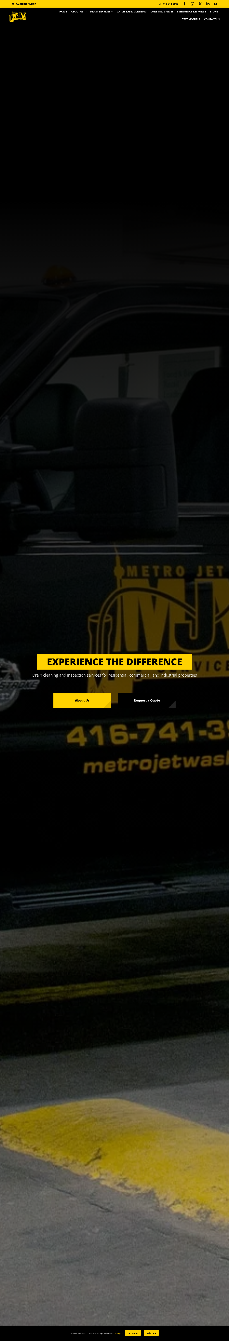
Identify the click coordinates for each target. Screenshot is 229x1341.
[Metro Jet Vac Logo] (17, 10)
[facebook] (184, 4)
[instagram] (192, 4)
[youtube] (216, 4)
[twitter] (200, 4)
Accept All (133, 1333)
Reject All (151, 1333)
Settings (118, 1333)
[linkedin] (208, 4)
